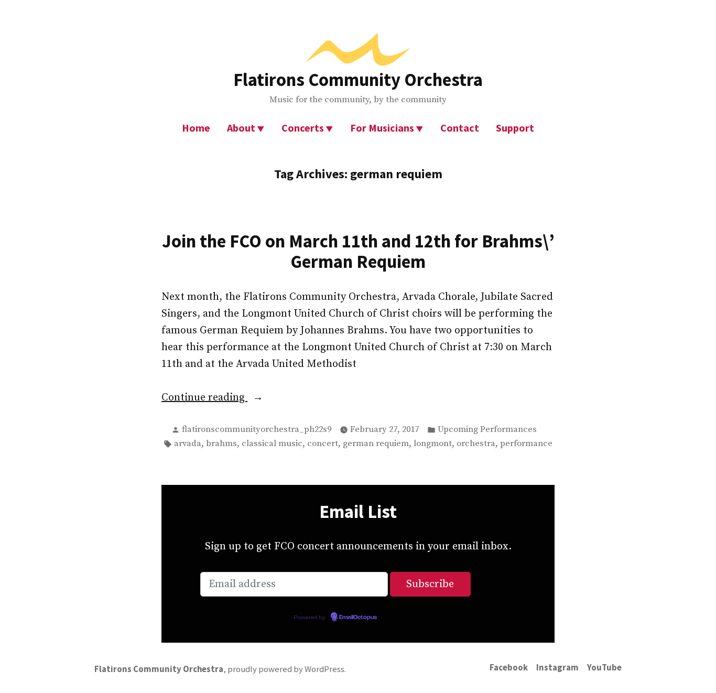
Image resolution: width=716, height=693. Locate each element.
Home (196, 127)
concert (322, 443)
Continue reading (227, 398)
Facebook (509, 667)
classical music (272, 443)
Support (515, 127)
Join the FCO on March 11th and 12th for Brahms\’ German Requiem (358, 251)
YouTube (604, 667)
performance (526, 443)
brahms (221, 443)
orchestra (476, 443)
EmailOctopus (358, 617)
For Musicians (382, 127)
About (241, 127)
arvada (187, 443)
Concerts (302, 127)
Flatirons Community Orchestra (358, 79)
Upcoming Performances (487, 429)
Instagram (557, 667)
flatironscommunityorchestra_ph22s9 (256, 429)
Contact (459, 127)
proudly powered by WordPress (285, 669)
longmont (433, 443)
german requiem (376, 443)
